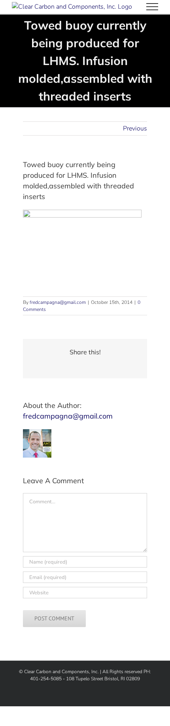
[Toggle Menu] (152, 6)
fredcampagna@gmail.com (58, 302)
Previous (135, 128)
